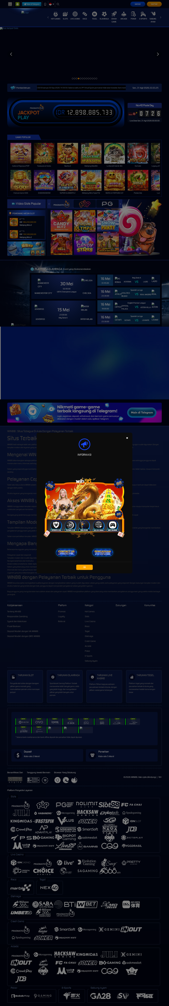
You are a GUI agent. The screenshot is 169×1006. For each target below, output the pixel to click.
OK (84, 567)
